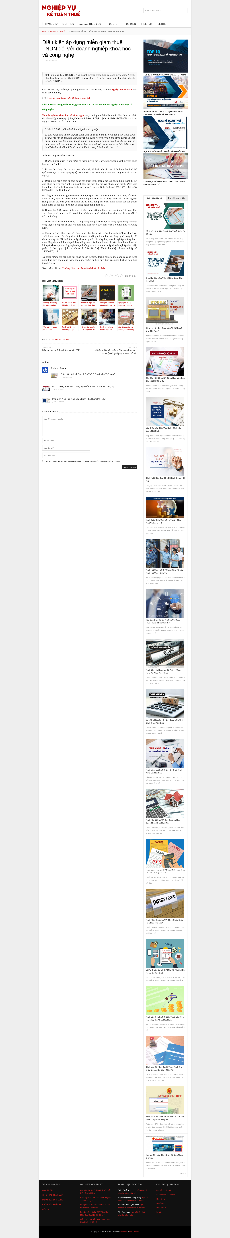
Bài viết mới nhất (154, 198)
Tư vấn (159, 1212)
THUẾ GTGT (112, 24)
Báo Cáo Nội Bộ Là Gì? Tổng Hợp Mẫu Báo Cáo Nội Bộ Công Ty (83, 386)
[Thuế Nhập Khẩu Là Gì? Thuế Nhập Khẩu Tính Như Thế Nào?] (165, 917)
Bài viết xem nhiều (176, 198)
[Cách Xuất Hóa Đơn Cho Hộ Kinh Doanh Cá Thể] (165, 475)
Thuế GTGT (161, 1199)
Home (44, 31)
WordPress (124, 1232)
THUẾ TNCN (129, 24)
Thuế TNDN (161, 1207)
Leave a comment (50, 60)
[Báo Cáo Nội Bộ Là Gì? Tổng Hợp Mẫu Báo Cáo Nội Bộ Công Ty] (46, 389)
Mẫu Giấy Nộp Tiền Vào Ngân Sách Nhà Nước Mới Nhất (79, 399)
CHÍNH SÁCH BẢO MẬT (52, 1195)
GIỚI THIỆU (68, 24)
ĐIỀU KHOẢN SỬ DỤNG (52, 1200)
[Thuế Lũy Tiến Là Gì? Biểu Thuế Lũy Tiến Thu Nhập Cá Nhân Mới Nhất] (165, 1014)
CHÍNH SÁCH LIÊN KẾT (52, 1205)
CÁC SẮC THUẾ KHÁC (90, 24)
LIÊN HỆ (162, 24)
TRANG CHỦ (51, 24)
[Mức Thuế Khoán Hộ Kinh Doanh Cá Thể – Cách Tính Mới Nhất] (165, 717)
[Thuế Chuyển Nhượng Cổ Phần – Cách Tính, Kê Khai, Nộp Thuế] (165, 667)
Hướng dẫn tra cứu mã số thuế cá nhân (84, 268)
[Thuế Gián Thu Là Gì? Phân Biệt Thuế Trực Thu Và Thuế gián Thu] (165, 867)
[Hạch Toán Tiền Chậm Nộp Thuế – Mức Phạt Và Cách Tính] (165, 517)
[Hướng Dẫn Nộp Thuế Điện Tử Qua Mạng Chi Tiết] (165, 1152)
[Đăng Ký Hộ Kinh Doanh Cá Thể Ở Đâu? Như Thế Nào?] (54, 376)
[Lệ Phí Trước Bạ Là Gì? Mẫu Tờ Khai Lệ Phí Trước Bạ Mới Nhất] (165, 967)
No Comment (67, 377)
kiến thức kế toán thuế (57, 31)
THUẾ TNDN (147, 24)
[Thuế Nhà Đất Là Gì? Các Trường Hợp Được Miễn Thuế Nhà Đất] (165, 817)
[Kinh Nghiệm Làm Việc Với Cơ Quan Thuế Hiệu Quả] (165, 275)
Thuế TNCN (161, 1203)
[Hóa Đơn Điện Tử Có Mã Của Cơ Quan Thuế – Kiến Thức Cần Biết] (165, 617)
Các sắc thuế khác (164, 1190)
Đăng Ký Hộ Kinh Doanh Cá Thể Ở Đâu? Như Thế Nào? (88, 374)
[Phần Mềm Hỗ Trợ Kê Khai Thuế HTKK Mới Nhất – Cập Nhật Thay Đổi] (165, 1114)
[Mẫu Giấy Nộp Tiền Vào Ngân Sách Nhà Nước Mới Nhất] (46, 401)
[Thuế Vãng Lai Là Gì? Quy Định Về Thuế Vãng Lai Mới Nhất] (165, 767)
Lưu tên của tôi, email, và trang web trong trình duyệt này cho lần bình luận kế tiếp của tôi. (83, 461)
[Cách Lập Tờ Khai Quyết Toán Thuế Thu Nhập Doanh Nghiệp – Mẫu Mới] (165, 1064)
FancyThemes (134, 1232)
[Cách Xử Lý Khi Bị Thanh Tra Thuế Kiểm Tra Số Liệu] (165, 228)
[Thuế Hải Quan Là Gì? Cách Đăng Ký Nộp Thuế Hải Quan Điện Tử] (165, 567)
